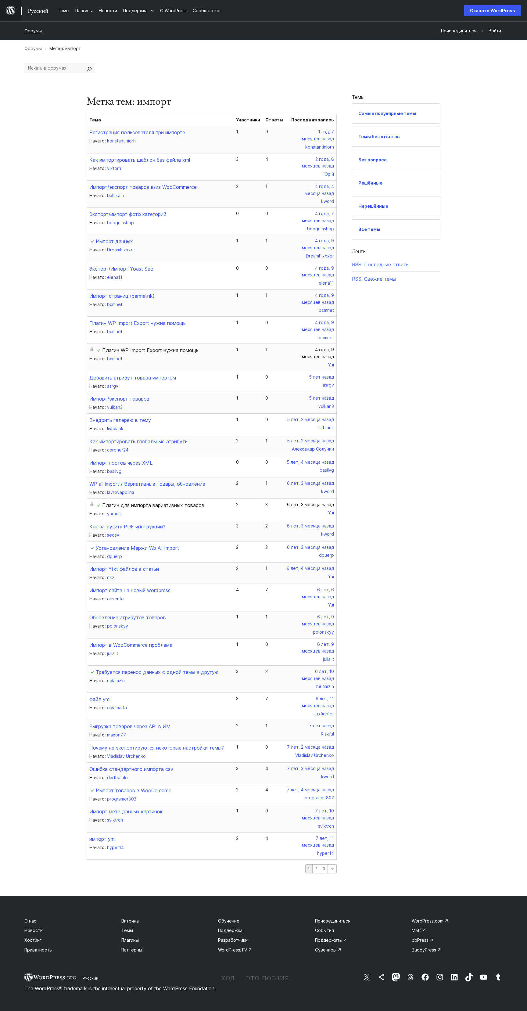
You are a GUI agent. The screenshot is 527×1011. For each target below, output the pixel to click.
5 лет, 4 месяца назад (310, 462)
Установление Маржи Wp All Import (137, 548)
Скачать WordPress (492, 10)
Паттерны (131, 949)
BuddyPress (426, 949)
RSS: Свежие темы (374, 279)
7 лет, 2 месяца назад (310, 747)
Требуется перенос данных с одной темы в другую (157, 672)
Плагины (130, 940)
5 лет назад (321, 377)
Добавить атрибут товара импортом (132, 378)
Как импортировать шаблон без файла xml (139, 160)
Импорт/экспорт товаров (119, 399)
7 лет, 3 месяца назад (310, 768)
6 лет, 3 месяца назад (310, 483)
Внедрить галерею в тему (120, 420)
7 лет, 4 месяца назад (310, 789)
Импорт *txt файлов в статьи (124, 569)
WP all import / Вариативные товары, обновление (147, 484)
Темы (127, 930)
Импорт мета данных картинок (126, 811)
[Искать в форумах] (89, 68)
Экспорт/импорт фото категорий (127, 214)
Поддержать (331, 940)
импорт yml (102, 839)
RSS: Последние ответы (381, 264)
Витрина (130, 920)
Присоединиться (332, 920)
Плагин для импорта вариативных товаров (153, 505)
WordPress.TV (235, 949)
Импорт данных (114, 241)
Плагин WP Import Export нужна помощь (137, 323)
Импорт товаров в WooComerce (133, 790)
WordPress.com (430, 920)
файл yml (99, 699)
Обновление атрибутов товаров (127, 617)
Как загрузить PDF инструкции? (127, 526)
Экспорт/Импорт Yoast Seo (121, 269)
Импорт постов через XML (120, 463)
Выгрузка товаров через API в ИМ (130, 726)
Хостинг (32, 940)
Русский (91, 978)
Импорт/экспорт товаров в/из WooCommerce (143, 187)
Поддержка (230, 930)
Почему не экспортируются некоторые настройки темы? (156, 748)
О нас (30, 920)
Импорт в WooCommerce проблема (130, 645)
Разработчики (233, 940)
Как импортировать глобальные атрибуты (138, 441)
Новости (33, 930)
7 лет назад (321, 725)
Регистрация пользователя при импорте (137, 132)
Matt (419, 930)
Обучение (228, 920)
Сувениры (328, 949)
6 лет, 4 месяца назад (310, 568)
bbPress (423, 940)
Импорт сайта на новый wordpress (129, 590)
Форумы (33, 30)
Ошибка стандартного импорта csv (131, 769)
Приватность (38, 949)
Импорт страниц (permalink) (122, 296)
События (324, 930)
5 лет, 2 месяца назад (310, 419)
